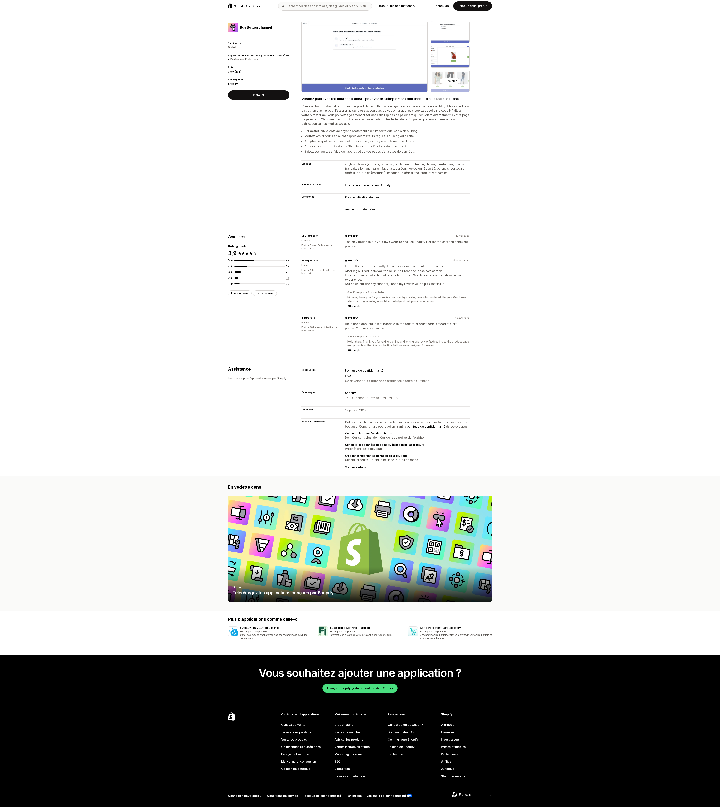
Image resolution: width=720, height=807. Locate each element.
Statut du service (453, 776)
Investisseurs (450, 739)
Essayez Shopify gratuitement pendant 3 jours (360, 688)
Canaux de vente (293, 725)
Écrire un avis (239, 293)
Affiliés (446, 761)
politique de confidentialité (426, 426)
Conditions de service (282, 796)
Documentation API (401, 732)
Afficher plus (354, 306)
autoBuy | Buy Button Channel (259, 627)
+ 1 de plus (450, 81)
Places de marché (347, 732)
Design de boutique (295, 754)
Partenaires (449, 754)
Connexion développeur (245, 796)
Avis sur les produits (348, 739)
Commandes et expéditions (301, 747)
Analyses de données (360, 209)
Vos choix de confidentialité (386, 796)
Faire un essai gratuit (472, 6)
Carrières (447, 732)
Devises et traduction (349, 776)
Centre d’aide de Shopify (405, 725)
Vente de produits (294, 739)
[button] (270, 633)
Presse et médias (453, 747)
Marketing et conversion (298, 761)
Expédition (342, 769)
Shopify (233, 83)
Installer (258, 95)
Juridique (447, 769)
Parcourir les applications (394, 6)
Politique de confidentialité (364, 370)
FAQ (348, 376)
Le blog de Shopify (401, 747)
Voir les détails (355, 467)
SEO (337, 761)
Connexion (441, 6)
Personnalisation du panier (363, 197)
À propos (447, 725)
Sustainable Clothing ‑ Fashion (350, 627)
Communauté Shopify (403, 739)
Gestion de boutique (295, 769)
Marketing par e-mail (349, 754)
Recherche (395, 754)
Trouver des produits (296, 732)
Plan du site (354, 796)
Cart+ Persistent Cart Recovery (440, 627)
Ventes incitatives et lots (352, 747)
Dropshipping (343, 725)
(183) (238, 71)
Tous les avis (265, 293)
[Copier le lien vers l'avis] (320, 235)
